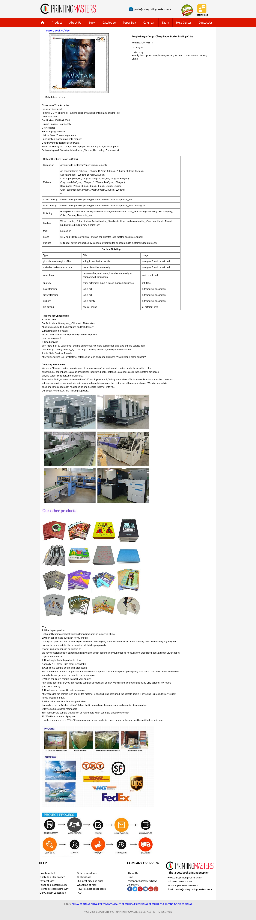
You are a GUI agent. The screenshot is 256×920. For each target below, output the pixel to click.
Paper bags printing (161, 904)
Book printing (183, 904)
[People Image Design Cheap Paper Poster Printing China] (79, 92)
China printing (81, 904)
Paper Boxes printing (134, 904)
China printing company (106, 904)
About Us (75, 23)
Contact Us (206, 23)
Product (57, 23)
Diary (165, 23)
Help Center (183, 23)
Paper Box (129, 23)
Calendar (149, 23)
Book (91, 23)
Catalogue (109, 23)
